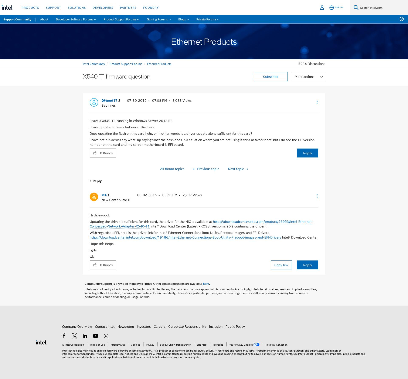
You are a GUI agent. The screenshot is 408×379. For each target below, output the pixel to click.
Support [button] (53, 7)
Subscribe (271, 76)
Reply (307, 152)
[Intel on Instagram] (106, 336)
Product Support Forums (126, 63)
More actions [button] (304, 76)
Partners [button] (128, 7)
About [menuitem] (44, 19)
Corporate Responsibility (187, 326)
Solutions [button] (77, 7)
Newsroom (126, 326)
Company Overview (77, 326)
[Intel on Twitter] (74, 336)
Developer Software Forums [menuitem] (74, 19)
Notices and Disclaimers (138, 354)
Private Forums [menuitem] (206, 19)
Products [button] (30, 7)
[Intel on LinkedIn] (85, 336)
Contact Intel (105, 326)
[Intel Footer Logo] (41, 341)
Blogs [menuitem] (182, 19)
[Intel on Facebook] (64, 336)
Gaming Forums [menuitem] (157, 19)
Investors (144, 326)
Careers (159, 326)
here (206, 283)
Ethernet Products (159, 63)
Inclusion (215, 326)
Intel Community (94, 63)
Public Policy (235, 326)
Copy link (281, 264)
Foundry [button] (151, 7)
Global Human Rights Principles (323, 354)
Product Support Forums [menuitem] (120, 19)
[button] (317, 101)
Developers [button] (103, 7)
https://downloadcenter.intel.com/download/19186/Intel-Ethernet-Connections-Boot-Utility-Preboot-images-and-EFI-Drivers (185, 237)
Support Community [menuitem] (17, 19)
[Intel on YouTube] (95, 336)
